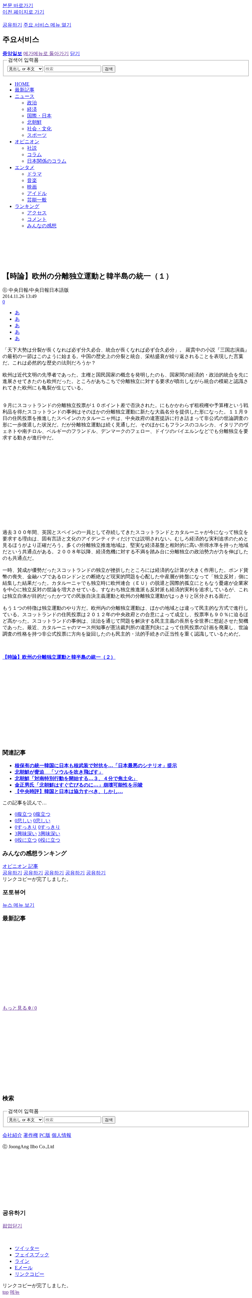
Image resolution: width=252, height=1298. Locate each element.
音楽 (32, 180)
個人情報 (61, 1135)
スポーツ (37, 135)
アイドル (37, 193)
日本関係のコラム (46, 161)
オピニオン (27, 141)
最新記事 (24, 89)
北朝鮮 (34, 122)
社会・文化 (39, 128)
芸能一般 (37, 199)
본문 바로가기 (17, 5)
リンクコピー (29, 1274)
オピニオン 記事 (20, 866)
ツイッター (27, 1248)
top (5, 1292)
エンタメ (24, 167)
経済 (32, 109)
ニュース (24, 96)
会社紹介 (12, 1135)
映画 (32, 186)
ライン (22, 1261)
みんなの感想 (42, 225)
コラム (34, 154)
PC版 (44, 1135)
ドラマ (34, 174)
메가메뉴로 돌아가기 (46, 53)
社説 (32, 148)
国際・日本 (39, 115)
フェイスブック (32, 1254)
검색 (109, 69)
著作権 (30, 1135)
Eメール (24, 1267)
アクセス (37, 212)
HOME (22, 84)
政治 (32, 102)
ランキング (27, 206)
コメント (37, 219)
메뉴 (15, 1292)
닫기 (75, 53)
